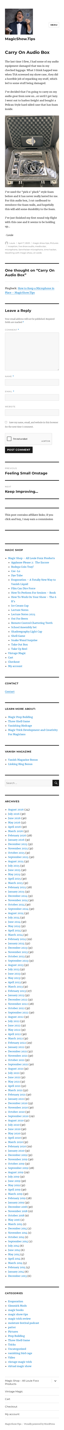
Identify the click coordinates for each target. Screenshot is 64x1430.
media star (40, 246)
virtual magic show (19, 1366)
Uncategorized (17, 1348)
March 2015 (15, 1224)
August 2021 (15, 1068)
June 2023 (14, 973)
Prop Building (16, 1335)
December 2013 (17, 1275)
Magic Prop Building (20, 717)
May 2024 (14, 926)
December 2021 (17, 1051)
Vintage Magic (17, 653)
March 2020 (15, 1142)
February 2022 (17, 1042)
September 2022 (18, 1012)
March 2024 (15, 934)
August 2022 (16, 1016)
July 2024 (14, 917)
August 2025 (16, 861)
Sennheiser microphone (30, 249)
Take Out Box (19, 644)
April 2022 (14, 1034)
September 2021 (18, 1064)
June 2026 (14, 818)
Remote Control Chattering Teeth (32, 622)
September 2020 (18, 1116)
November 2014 (17, 1232)
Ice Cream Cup (20, 605)
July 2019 (13, 1176)
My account (15, 666)
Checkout (14, 661)
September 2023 (18, 960)
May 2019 (14, 1185)
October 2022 (16, 1008)
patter (12, 1327)
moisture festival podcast (23, 1323)
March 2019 (15, 1193)
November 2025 (18, 848)
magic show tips (41, 243)
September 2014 (18, 1241)
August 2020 (16, 1120)
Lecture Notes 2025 (23, 614)
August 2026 (16, 809)
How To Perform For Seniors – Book (33, 592)
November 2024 (18, 900)
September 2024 (18, 908)
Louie (12, 243)
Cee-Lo (15, 571)
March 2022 (15, 1038)
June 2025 (14, 870)
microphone (11, 249)
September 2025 (18, 857)
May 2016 (14, 1219)
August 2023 (15, 965)
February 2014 (16, 1267)
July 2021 (13, 1073)
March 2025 (15, 882)
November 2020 (18, 1107)
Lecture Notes (19, 610)
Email (9, 391)
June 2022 (14, 1025)
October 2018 (16, 1215)
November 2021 (17, 1055)
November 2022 (18, 1003)
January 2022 (16, 1047)
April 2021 (14, 1085)
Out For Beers (19, 618)
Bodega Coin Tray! (22, 566)
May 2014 (14, 1254)
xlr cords (37, 253)
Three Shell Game (19, 721)
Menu (53, 25)
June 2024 (14, 921)
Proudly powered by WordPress (39, 1424)
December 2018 (17, 1206)
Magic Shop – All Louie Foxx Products (31, 558)
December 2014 (17, 1228)
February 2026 (17, 835)
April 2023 (14, 982)
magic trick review (19, 1318)
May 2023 (14, 978)
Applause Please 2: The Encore (30, 562)
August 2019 (15, 1172)
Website (10, 406)
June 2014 (14, 1250)
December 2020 (17, 1103)
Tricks (12, 1344)
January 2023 (16, 995)
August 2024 (16, 913)
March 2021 (15, 1090)
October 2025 (16, 852)
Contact (10, 691)
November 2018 (17, 1211)
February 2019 (17, 1198)
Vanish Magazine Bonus (23, 759)
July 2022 (14, 1021)
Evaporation (15, 1301)
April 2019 (14, 1189)
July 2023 (13, 969)
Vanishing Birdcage (20, 725)
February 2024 (17, 939)
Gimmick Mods (17, 1305)
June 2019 (14, 1180)
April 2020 (14, 1137)
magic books (16, 1310)
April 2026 (14, 826)
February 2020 (17, 1146)
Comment (12, 330)
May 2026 (14, 822)
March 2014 (15, 1263)
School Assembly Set (24, 627)
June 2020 (14, 1129)
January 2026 (16, 839)
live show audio (26, 246)
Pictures (54, 243)
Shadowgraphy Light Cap (26, 631)
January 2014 (16, 1271)
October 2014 (16, 1237)
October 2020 (16, 1111)
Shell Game (18, 635)
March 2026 (15, 831)
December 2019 (17, 1155)
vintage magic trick (20, 1361)
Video (11, 1357)
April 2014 (14, 1258)
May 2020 (14, 1133)
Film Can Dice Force (23, 588)
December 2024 (17, 895)
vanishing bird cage (20, 1353)
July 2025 (14, 865)
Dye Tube (17, 575)
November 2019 (17, 1159)
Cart (10, 657)
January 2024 (16, 943)
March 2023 (15, 986)
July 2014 (13, 1245)
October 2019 (16, 1163)
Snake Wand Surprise (24, 640)
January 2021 (16, 1098)
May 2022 (14, 1029)
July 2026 (14, 813)
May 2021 (14, 1081)
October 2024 (16, 904)
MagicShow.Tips (20, 39)
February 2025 (17, 887)
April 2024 (14, 930)
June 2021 (14, 1077)
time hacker (50, 249)
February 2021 (16, 1094)
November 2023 (18, 952)
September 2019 (18, 1168)
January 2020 (16, 1150)
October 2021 (16, 1060)
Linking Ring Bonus (20, 764)
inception (13, 246)
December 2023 (17, 947)
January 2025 (16, 891)
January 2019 (16, 1202)
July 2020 (14, 1124)
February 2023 (17, 990)
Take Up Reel (19, 648)
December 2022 (17, 999)
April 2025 (14, 878)
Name (9, 376)
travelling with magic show (18, 253)
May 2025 (14, 874)
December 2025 (17, 844)
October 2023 (16, 956)
